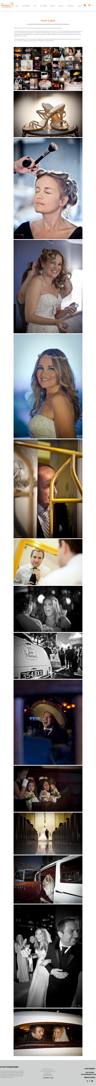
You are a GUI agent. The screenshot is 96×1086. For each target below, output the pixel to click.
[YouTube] (92, 1081)
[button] (26, 5)
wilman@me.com (47, 1075)
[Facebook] (90, 1081)
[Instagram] (87, 1081)
